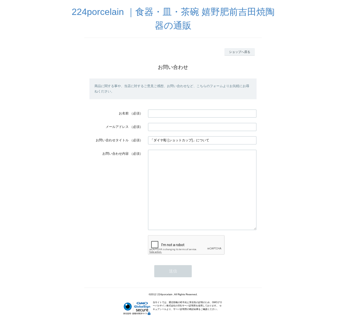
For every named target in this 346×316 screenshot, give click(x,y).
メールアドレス (117, 127)
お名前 (124, 113)
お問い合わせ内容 (115, 153)
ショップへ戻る (239, 52)
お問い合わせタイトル (112, 140)
